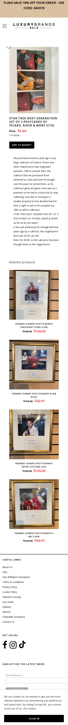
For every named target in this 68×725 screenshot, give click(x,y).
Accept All (34, 718)
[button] (30, 47)
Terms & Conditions (13, 582)
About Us (7, 567)
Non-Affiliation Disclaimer (16, 577)
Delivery (6, 606)
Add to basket (22, 145)
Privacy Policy (9, 587)
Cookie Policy (9, 592)
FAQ (4, 572)
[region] (34, 707)
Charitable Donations (13, 616)
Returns (6, 611)
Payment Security (11, 597)
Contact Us (8, 621)
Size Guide (8, 601)
